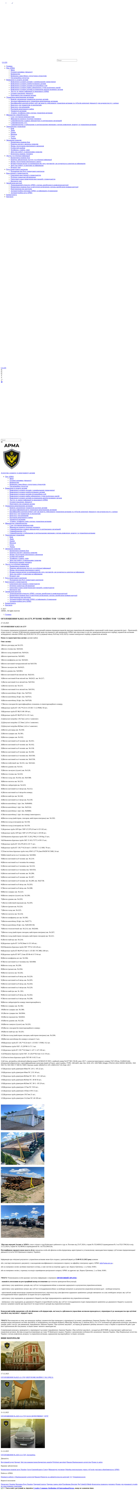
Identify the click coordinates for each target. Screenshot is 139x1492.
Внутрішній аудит (7, 1462)
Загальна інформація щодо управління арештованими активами (34, 101)
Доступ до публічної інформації (18, 156)
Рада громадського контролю (17, 169)
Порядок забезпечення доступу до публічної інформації (31, 160)
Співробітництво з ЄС (19, 123)
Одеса (13, 136)
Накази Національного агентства (79, 1462)
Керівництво (15, 74)
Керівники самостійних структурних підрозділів (29, 76)
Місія (13, 70)
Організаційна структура (20, 78)
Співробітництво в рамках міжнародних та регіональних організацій (36, 121)
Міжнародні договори (56, 1469)
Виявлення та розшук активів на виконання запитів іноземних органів (37, 89)
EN (6, 62)
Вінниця (14, 134)
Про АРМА (10, 68)
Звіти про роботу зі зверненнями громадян (26, 152)
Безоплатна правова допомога (22, 154)
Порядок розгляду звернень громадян (24, 144)
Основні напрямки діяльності (21, 72)
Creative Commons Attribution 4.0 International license (53, 1488)
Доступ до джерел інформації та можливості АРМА (30, 91)
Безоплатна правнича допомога (103, 1484)
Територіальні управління (15, 126)
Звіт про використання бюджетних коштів (36, 1462)
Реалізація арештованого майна (22, 109)
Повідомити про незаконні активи (23, 95)
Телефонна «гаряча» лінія (20, 150)
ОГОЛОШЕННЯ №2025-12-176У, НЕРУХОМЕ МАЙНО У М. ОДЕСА (27, 1377)
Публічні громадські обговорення (23, 177)
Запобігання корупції (14, 183)
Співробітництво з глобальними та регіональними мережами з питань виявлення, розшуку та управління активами (53, 124)
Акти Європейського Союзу (37, 1469)
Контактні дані (16, 181)
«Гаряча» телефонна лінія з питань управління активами (32, 113)
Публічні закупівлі (59, 1462)
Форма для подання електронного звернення (27, 146)
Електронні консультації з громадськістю (26, 175)
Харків (13, 132)
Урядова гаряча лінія (54, 1484)
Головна (9, 66)
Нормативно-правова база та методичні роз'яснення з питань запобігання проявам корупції (44, 187)
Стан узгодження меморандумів (22, 117)
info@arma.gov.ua (106, 1263)
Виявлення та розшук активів (17, 80)
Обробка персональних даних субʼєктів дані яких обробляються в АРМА (92, 1469)
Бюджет (17, 1462)
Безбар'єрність (11, 195)
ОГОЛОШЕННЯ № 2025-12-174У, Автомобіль (18, 1455)
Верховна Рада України (24, 1484)
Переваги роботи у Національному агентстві (17, 1477)
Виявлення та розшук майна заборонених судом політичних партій (35, 87)
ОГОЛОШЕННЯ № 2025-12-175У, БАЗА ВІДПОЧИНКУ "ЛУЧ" (25, 1416)
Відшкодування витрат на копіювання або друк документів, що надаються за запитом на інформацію (48, 163)
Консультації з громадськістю (17, 173)
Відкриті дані (16, 167)
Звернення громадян (14, 140)
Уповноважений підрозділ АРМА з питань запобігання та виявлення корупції (39, 185)
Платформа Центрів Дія (71, 1484)
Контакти (9, 197)
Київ (12, 128)
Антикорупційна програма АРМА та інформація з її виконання (34, 191)
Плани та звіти (97, 1462)
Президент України (8, 1484)
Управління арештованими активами (20, 97)
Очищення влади (79, 1477)
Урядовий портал (39, 1484)
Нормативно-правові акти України (14, 1469)
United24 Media (85, 1484)
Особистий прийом (18, 148)
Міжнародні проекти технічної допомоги (26, 119)
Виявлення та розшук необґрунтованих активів (28, 84)
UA (3, 62)
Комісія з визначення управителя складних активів (29, 99)
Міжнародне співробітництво (17, 115)
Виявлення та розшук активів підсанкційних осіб (29, 85)
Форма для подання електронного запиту (26, 161)
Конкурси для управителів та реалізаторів (26, 105)
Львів (13, 130)
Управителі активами (18, 111)
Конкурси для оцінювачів (20, 107)
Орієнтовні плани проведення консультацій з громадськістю (33, 179)
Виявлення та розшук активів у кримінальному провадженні (33, 82)
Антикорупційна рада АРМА (21, 193)
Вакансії (38, 1477)
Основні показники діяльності (22, 93)
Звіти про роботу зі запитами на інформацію (27, 165)
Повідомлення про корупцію (21, 189)
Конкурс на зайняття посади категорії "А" (56, 1477)
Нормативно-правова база (20, 142)
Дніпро (13, 138)
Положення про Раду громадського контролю (27, 171)
